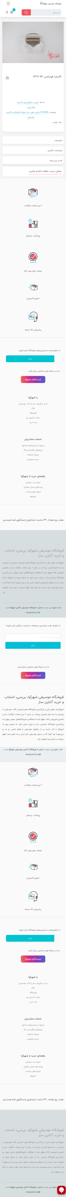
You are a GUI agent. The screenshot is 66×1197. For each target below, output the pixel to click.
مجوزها (33, 496)
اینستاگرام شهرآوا (33, 379)
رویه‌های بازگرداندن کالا (33, 450)
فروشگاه (33, 413)
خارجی (36, 102)
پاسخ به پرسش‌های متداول (33, 445)
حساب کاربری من (33, 417)
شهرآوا (23, 112)
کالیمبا (19, 102)
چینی (29, 107)
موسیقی (30, 117)
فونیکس (16, 112)
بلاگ (33, 408)
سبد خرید (33, 422)
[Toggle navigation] (7, 4)
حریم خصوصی (33, 459)
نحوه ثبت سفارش (33, 482)
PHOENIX (45, 112)
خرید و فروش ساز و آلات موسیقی (33, 403)
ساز (28, 112)
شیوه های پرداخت (33, 491)
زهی (32, 112)
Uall (38, 612)
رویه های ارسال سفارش (33, 487)
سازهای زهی (28, 102)
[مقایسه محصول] (7, 78)
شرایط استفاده (33, 454)
